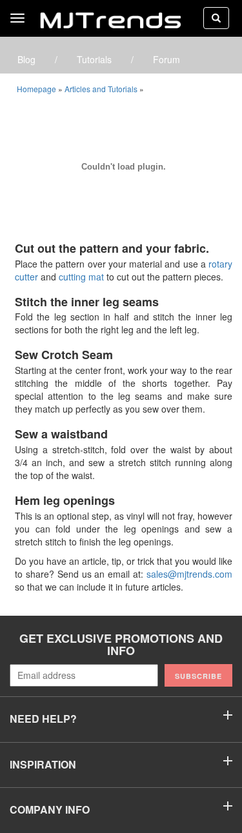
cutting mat (81, 276)
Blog (26, 59)
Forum (166, 59)
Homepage (36, 88)
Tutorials (94, 59)
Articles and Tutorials (101, 88)
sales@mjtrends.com (189, 573)
